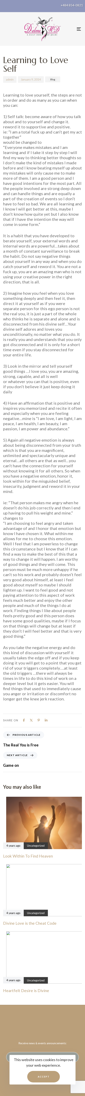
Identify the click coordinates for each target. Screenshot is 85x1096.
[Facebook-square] (34, 1026)
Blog (52, 79)
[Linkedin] (46, 720)
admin (10, 79)
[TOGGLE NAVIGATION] (68, 29)
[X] (31, 720)
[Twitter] (42, 1026)
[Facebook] (23, 720)
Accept (44, 1076)
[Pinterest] (38, 720)
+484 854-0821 (72, 5)
